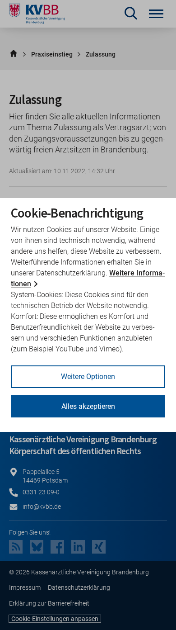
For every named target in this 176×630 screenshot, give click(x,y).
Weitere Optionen (88, 376)
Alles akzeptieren (88, 406)
